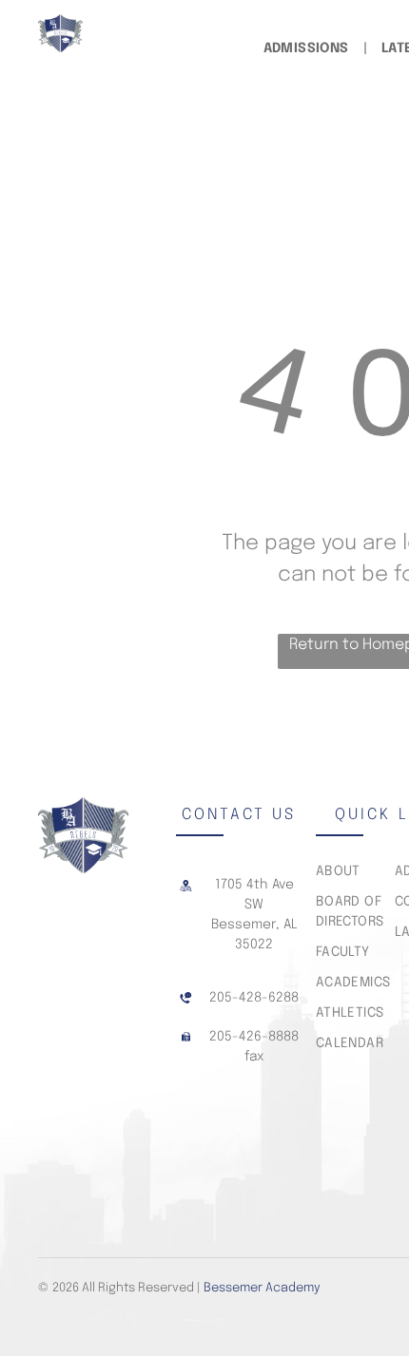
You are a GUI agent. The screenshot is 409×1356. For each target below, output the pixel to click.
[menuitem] (308, 49)
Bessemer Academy (262, 1288)
